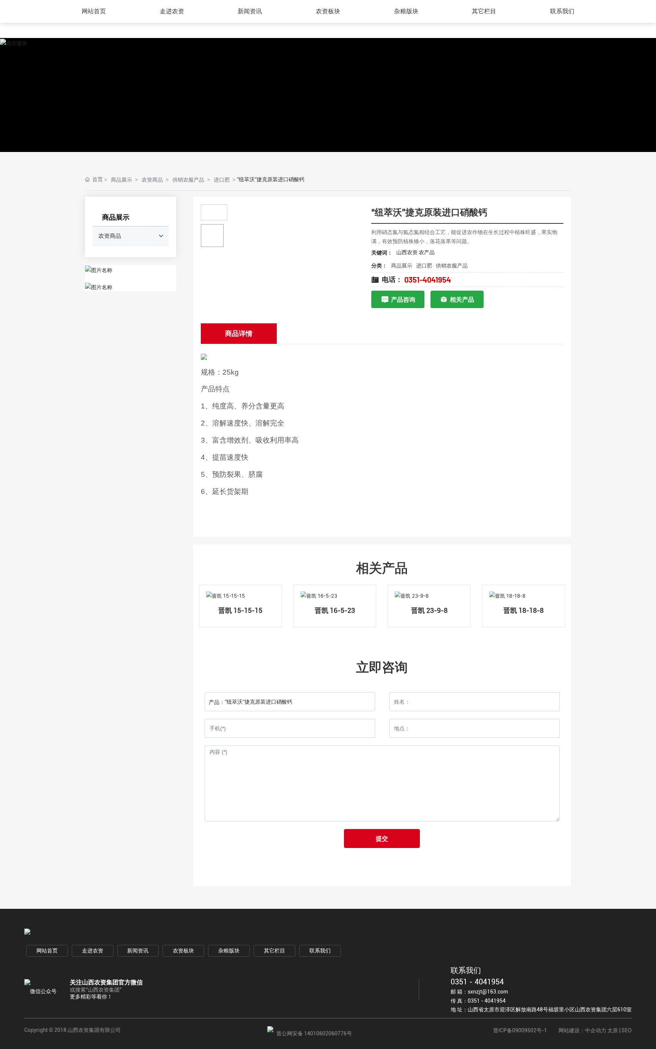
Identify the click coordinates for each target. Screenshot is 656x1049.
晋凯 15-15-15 (240, 610)
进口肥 (222, 179)
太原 (612, 1030)
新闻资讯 (137, 951)
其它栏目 (274, 951)
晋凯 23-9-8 (429, 610)
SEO (626, 1030)
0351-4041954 (427, 279)
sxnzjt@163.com (488, 992)
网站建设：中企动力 (582, 1030)
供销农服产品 (188, 179)
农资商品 (152, 179)
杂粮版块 (229, 951)
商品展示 (121, 179)
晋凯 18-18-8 (523, 610)
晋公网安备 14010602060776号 (314, 1033)
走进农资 (92, 951)
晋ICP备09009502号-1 (520, 1030)
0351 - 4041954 (477, 981)
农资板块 (183, 951)
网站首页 (47, 951)
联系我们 (320, 951)
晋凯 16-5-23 (335, 610)
